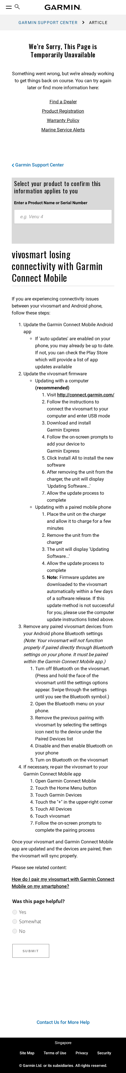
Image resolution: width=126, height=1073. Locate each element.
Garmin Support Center (48, 22)
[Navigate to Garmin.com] (63, 7)
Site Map (27, 1053)
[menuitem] (17, 7)
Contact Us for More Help (63, 1022)
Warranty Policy (63, 120)
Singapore (63, 1043)
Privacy (82, 1053)
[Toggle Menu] (3, 6)
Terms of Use (55, 1053)
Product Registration (63, 111)
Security (104, 1053)
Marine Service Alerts (63, 130)
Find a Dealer (63, 101)
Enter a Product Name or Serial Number (50, 202)
